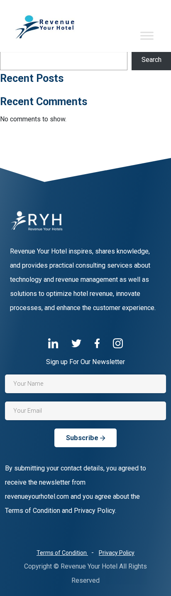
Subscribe (83, 438)
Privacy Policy (116, 552)
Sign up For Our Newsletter (85, 362)
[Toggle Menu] (147, 35)
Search (151, 60)
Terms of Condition (62, 552)
